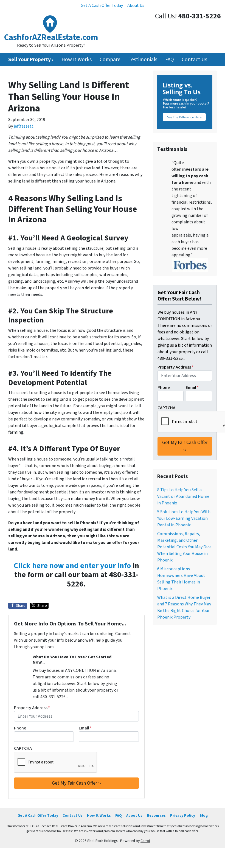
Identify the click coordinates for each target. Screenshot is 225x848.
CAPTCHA (23, 748)
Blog (203, 815)
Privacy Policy (182, 815)
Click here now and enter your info (72, 565)
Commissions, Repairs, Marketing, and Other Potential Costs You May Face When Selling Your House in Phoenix (184, 547)
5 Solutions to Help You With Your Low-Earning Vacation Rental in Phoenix (183, 518)
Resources (156, 815)
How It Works (76, 59)
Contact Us (194, 59)
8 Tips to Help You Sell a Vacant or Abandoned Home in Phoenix (183, 496)
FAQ (169, 59)
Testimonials (142, 59)
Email (85, 728)
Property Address (32, 708)
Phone (20, 728)
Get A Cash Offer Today (102, 5)
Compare (110, 59)
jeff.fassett (23, 126)
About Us (135, 5)
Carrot (145, 840)
